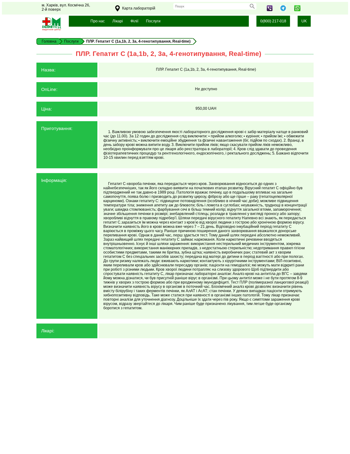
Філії (134, 21)
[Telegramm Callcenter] (283, 10)
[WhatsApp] (297, 10)
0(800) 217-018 (273, 21)
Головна (49, 41)
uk (304, 21)
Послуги (153, 21)
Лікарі (117, 21)
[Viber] (270, 10)
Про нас (97, 21)
